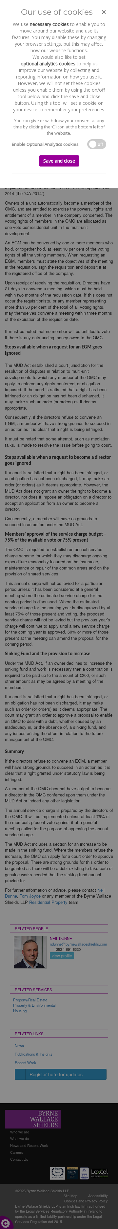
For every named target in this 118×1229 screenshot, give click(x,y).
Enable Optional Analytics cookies (45, 144)
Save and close (59, 161)
